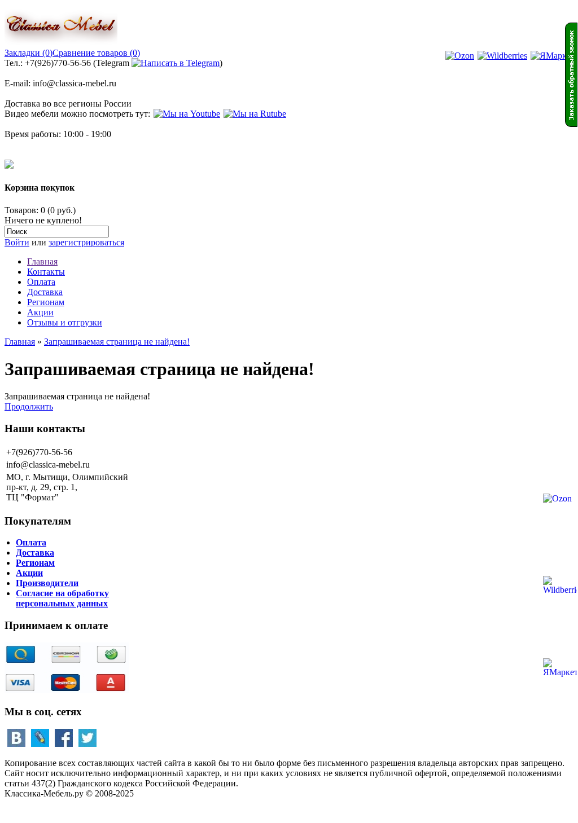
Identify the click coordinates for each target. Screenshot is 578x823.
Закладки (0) (28, 53)
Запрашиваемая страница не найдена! (117, 341)
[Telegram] (176, 63)
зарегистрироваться (86, 242)
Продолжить (29, 406)
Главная (42, 261)
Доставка (45, 292)
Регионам (45, 302)
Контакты (46, 271)
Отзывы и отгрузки (64, 322)
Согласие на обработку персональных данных (62, 598)
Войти (17, 242)
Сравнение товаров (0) (96, 53)
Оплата (41, 282)
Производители (47, 583)
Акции (40, 312)
